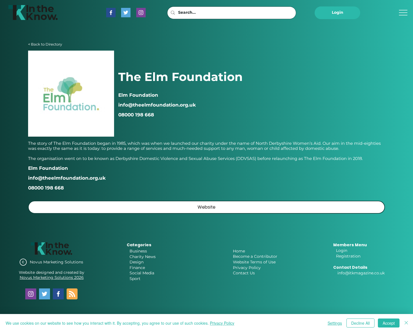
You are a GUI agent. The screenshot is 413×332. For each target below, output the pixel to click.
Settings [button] (335, 323)
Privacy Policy (247, 267)
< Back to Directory (45, 44)
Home (239, 251)
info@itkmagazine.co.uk (361, 272)
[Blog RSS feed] (72, 294)
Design (137, 262)
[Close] (406, 323)
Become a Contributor (255, 256)
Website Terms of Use (254, 262)
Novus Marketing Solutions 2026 (52, 277)
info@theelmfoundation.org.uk (67, 178)
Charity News (143, 256)
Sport (135, 278)
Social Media (142, 272)
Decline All (360, 323)
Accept (389, 323)
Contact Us (244, 272)
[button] (337, 12)
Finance (137, 267)
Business (138, 251)
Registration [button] (348, 256)
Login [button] (341, 250)
